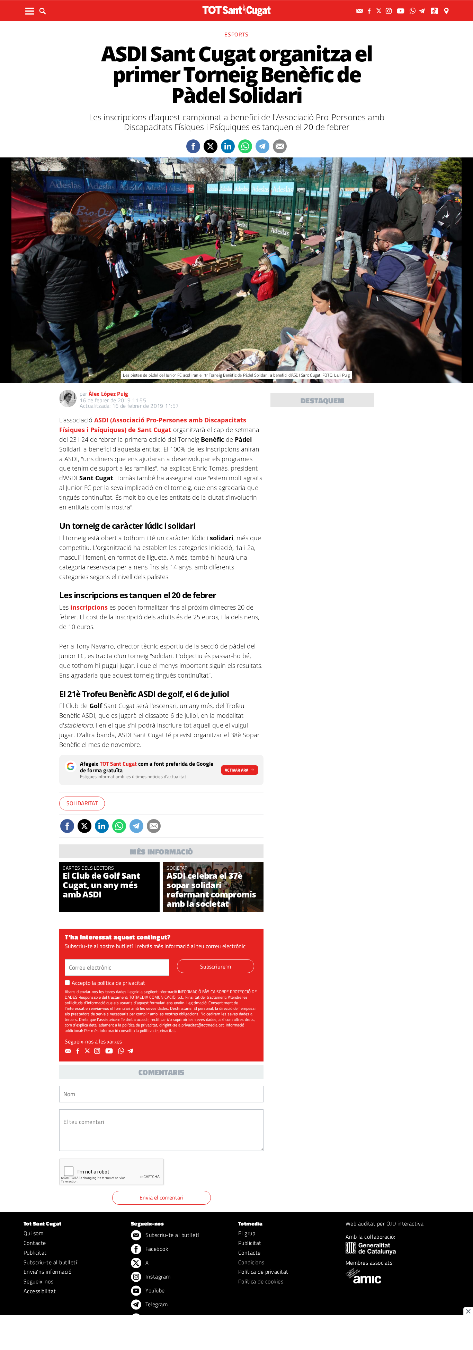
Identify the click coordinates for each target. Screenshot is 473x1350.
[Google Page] (447, 11)
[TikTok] (435, 11)
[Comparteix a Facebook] (193, 146)
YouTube (154, 1290)
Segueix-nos (38, 1281)
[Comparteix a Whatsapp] (245, 146)
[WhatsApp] (413, 11)
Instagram (157, 1276)
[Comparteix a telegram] (262, 146)
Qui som (33, 1233)
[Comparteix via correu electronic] (280, 146)
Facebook (156, 1249)
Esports (236, 34)
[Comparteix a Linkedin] (228, 146)
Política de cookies (260, 1281)
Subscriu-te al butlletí (50, 1262)
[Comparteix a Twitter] (210, 146)
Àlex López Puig (108, 393)
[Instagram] (389, 11)
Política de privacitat (263, 1271)
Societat (177, 867)
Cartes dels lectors (88, 867)
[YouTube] (401, 11)
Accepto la (108, 983)
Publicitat (35, 1252)
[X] (380, 11)
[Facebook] (370, 11)
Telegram (156, 1304)
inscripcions (89, 607)
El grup (246, 1233)
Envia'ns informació (47, 1271)
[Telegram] (423, 11)
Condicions (251, 1262)
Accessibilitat (40, 1291)
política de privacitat (121, 983)
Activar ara (236, 770)
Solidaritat (82, 803)
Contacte (35, 1243)
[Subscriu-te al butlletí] (360, 11)
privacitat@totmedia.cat (202, 1025)
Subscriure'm (215, 966)
